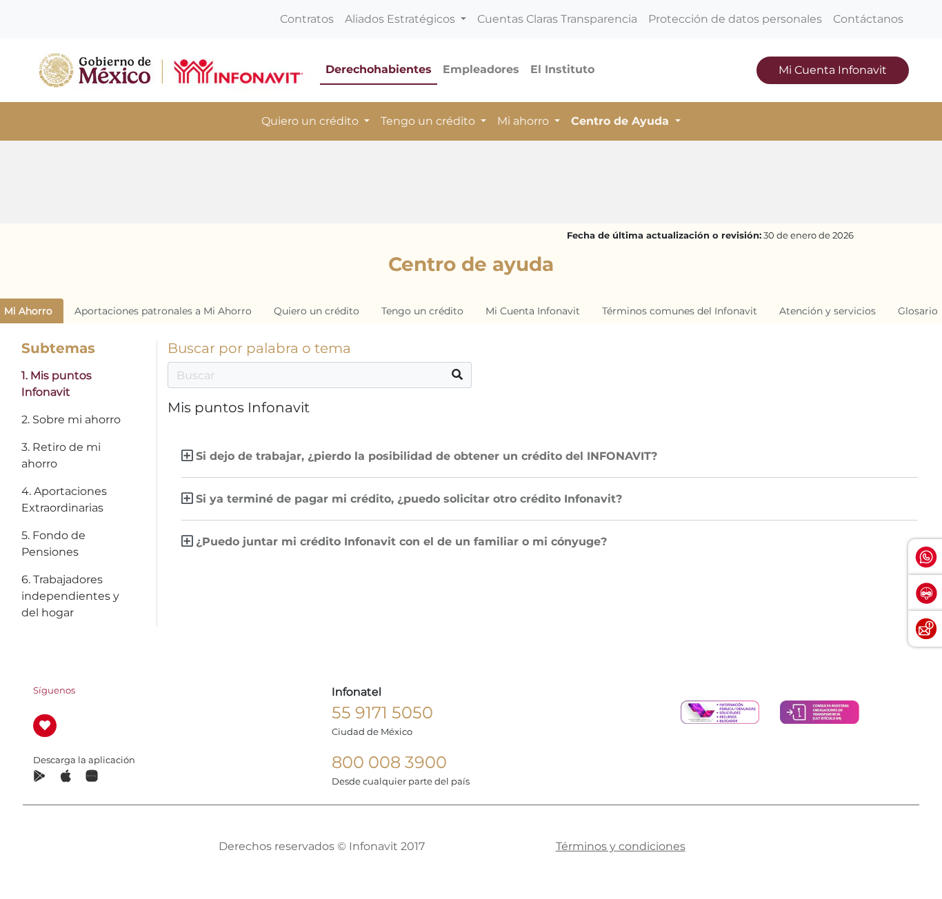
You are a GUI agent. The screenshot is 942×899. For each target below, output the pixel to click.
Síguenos (54, 690)
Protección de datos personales (735, 19)
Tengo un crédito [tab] (422, 311)
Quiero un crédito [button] (311, 121)
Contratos (307, 19)
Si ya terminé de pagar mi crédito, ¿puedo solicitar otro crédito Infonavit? (409, 498)
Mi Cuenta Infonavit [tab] (532, 311)
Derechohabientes (378, 69)
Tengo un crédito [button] (429, 121)
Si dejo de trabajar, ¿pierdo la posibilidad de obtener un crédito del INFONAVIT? (426, 456)
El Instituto (562, 69)
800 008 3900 (389, 762)
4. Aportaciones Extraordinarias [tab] (64, 499)
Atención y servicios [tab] (827, 311)
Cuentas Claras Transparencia (557, 19)
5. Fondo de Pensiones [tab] (53, 543)
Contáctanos (868, 19)
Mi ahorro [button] (524, 121)
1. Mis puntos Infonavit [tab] (56, 383)
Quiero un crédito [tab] (316, 311)
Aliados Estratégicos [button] (401, 19)
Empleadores (481, 69)
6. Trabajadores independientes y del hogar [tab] (70, 596)
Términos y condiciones (620, 846)
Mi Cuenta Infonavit (833, 70)
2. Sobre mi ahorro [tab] (71, 419)
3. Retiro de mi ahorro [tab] (61, 455)
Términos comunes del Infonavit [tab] (679, 311)
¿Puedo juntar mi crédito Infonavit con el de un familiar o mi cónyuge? (401, 541)
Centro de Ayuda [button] (621, 121)
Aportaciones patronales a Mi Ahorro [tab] (163, 311)
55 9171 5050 (382, 713)
